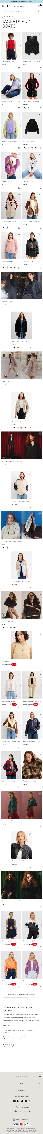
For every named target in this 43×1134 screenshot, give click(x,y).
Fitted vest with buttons (10, 941)
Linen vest (5, 661)
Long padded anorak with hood (23, 341)
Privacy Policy (10, 1130)
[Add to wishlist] (19, 34)
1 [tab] (2, 33)
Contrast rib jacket (8, 701)
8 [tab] (10, 73)
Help (21, 1083)
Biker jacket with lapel (9, 821)
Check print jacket (8, 781)
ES (20, 1112)
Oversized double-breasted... (12, 461)
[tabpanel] (22, 325)
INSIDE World (21, 1090)
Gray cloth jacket (8, 301)
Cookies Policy (20, 1130)
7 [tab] (9, 73)
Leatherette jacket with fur (32, 261)
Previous (3, 45)
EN (29, 1112)
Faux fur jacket (7, 381)
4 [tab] (6, 33)
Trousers (8, 1037)
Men (22, 6)
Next (19, 45)
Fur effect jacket (29, 141)
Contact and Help (21, 1077)
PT (24, 1112)
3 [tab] (5, 33)
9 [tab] (12, 153)
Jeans (23, 1037)
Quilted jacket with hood (31, 741)
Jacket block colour (9, 981)
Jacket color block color (10, 181)
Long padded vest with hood (12, 221)
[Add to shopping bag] (19, 68)
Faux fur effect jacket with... (12, 901)
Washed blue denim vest (21, 581)
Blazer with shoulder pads (32, 701)
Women (16, 6)
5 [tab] (7, 73)
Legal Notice (24, 1131)
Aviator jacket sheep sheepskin (13, 741)
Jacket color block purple (11, 101)
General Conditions (13, 1131)
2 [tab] (4, 33)
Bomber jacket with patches (33, 981)
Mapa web (32, 1131)
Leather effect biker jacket (21, 861)
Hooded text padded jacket (11, 141)
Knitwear (8, 1045)
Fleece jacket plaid (29, 781)
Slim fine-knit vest (8, 62)
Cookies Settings (31, 1130)
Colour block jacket (30, 941)
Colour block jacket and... (21, 501)
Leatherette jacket (29, 181)
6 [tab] (8, 73)
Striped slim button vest (31, 62)
